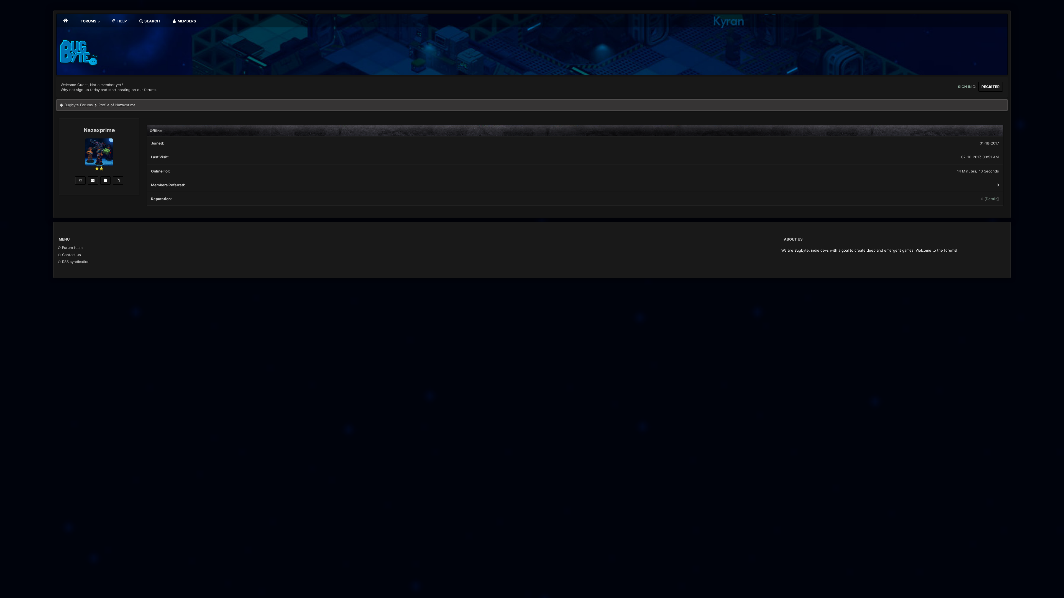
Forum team (72, 247)
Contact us (71, 254)
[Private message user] (80, 180)
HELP (122, 21)
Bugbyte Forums (79, 105)
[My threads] (118, 180)
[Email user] (93, 180)
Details (992, 199)
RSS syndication (75, 261)
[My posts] (105, 180)
